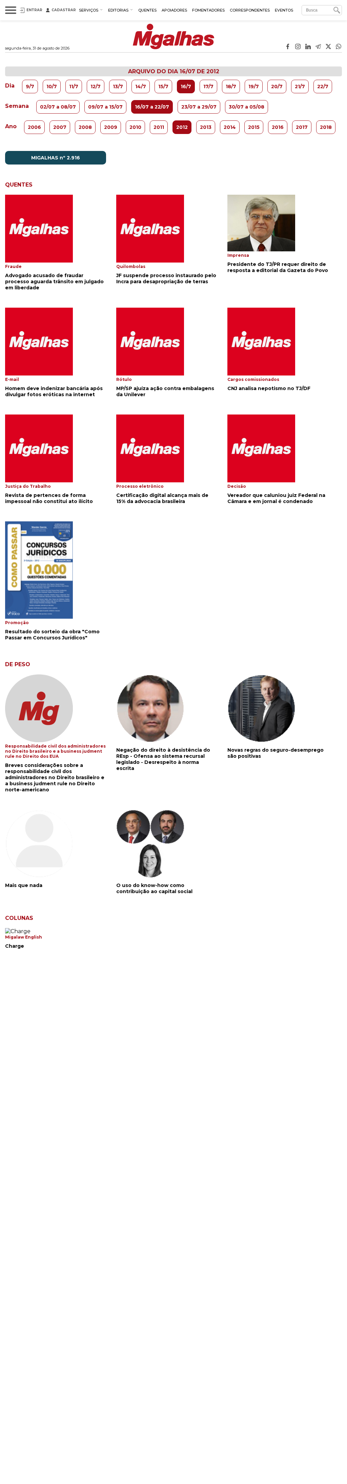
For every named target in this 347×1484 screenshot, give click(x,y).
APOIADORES (174, 10)
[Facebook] (288, 47)
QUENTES (147, 10)
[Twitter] (328, 47)
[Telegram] (318, 47)
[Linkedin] (308, 47)
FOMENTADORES (208, 10)
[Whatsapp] (338, 47)
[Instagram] (298, 47)
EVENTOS (284, 10)
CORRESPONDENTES (250, 10)
